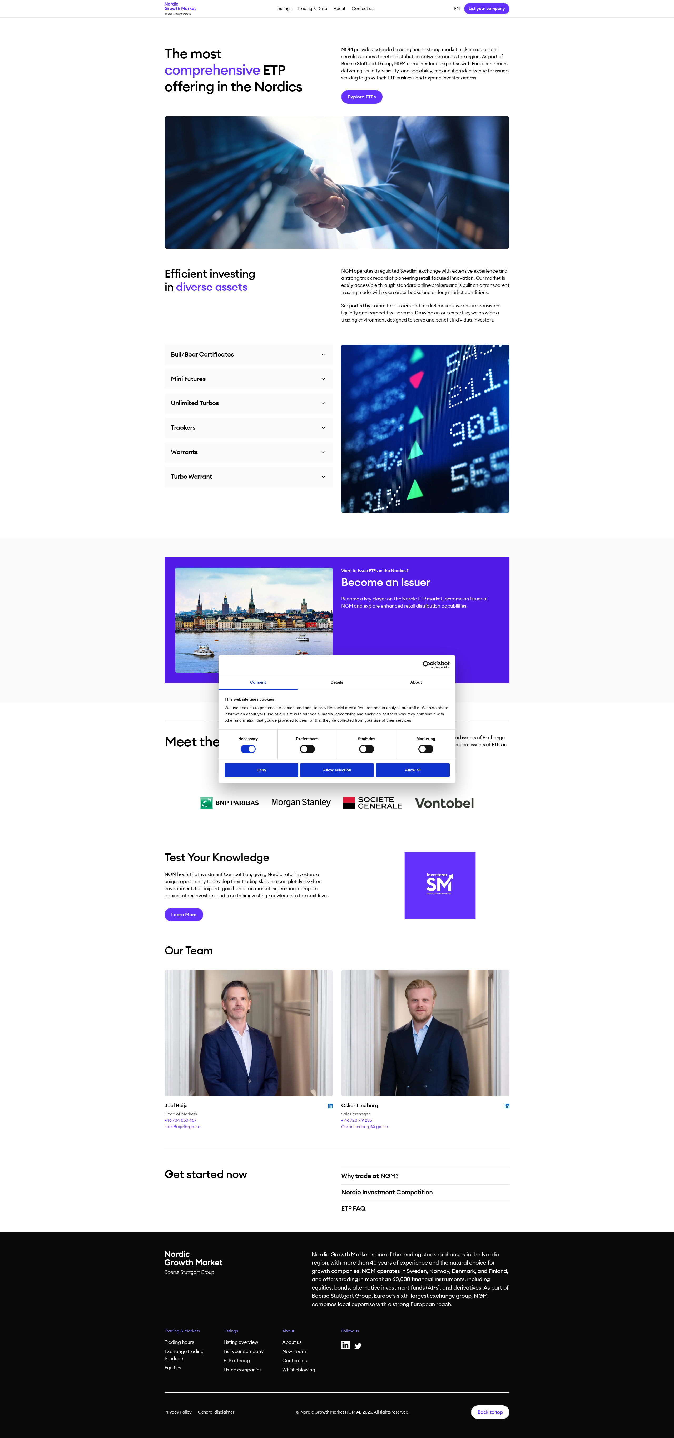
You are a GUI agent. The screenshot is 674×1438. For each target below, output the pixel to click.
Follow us (350, 1331)
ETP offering (237, 1360)
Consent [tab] (258, 682)
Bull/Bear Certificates (202, 355)
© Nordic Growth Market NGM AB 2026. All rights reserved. (352, 1412)
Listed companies (242, 1369)
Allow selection (337, 770)
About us (291, 1342)
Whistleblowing (298, 1369)
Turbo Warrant (191, 477)
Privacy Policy (178, 1412)
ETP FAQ (353, 1209)
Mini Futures (188, 379)
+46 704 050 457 (180, 1120)
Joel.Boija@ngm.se (182, 1127)
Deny (261, 770)
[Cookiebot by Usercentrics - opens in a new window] (427, 665)
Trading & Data (312, 9)
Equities (173, 1367)
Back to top (490, 1412)
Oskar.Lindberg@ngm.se (364, 1127)
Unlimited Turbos (195, 403)
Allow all (413, 770)
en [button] (457, 9)
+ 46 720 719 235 (356, 1120)
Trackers (183, 428)
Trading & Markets (182, 1331)
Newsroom (294, 1351)
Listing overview (241, 1342)
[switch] (307, 749)
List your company (487, 9)
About (339, 9)
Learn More (184, 914)
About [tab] (416, 682)
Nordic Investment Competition (387, 1192)
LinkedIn (330, 1106)
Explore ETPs (362, 96)
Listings (284, 9)
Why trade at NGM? (370, 1176)
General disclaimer (216, 1412)
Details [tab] (337, 682)
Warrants (184, 452)
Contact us (362, 9)
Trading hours (179, 1342)
